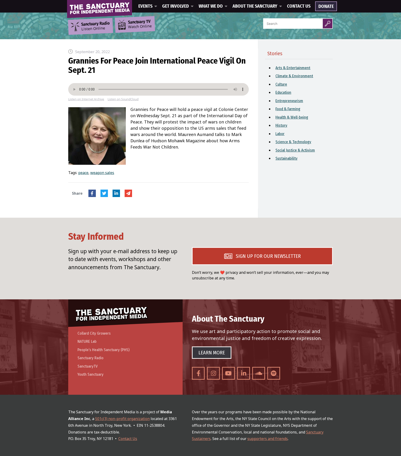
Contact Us (298, 6)
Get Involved (175, 6)
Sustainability (286, 158)
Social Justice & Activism (295, 150)
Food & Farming (287, 109)
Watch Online (140, 24)
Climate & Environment (294, 76)
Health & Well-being (291, 117)
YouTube (228, 373)
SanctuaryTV (88, 366)
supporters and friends (267, 438)
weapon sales (102, 172)
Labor (280, 133)
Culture (281, 84)
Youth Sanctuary (90, 374)
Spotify (273, 373)
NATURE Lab (87, 341)
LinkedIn (116, 193)
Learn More (211, 352)
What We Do (211, 6)
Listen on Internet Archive (86, 99)
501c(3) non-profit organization (122, 418)
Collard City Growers (94, 333)
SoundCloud (258, 373)
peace (83, 172)
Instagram (213, 373)
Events (145, 6)
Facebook (92, 193)
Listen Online (95, 26)
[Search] (327, 23)
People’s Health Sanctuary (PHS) (103, 349)
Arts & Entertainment (292, 67)
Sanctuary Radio (90, 358)
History (281, 125)
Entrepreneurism (289, 100)
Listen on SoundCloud (123, 99)
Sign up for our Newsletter (268, 256)
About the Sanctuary (255, 6)
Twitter (104, 193)
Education (283, 92)
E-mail (128, 193)
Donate (326, 6)
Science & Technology (293, 141)
